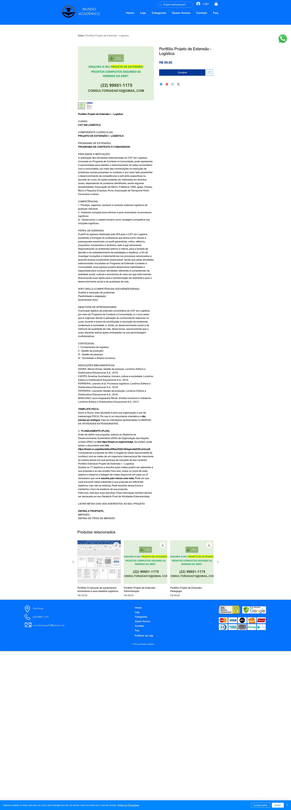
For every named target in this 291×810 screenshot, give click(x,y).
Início (81, 35)
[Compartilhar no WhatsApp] (172, 84)
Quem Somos (142, 621)
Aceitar (277, 805)
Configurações (261, 805)
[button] (282, 38)
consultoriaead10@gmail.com (49, 625)
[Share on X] (178, 84)
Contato (139, 625)
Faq (137, 630)
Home (138, 607)
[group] (145, 568)
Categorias (141, 616)
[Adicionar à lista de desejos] (210, 72)
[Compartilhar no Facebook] (161, 84)
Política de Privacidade (128, 805)
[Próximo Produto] (218, 562)
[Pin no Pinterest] (167, 84)
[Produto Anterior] (73, 562)
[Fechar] (287, 805)
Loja (137, 612)
